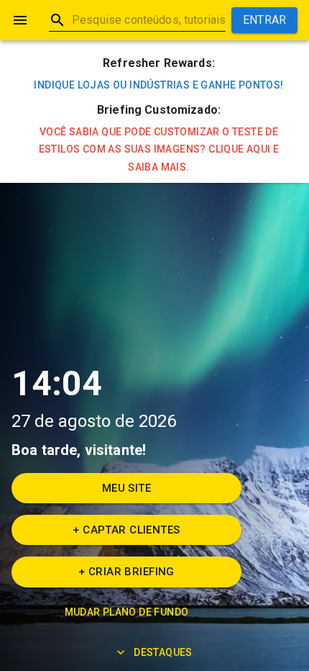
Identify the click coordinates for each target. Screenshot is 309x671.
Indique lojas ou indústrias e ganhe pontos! (158, 85)
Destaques (163, 652)
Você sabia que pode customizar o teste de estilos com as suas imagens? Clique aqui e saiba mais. (159, 149)
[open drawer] (20, 20)
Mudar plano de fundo (127, 612)
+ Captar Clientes (126, 529)
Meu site (126, 488)
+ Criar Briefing (126, 571)
